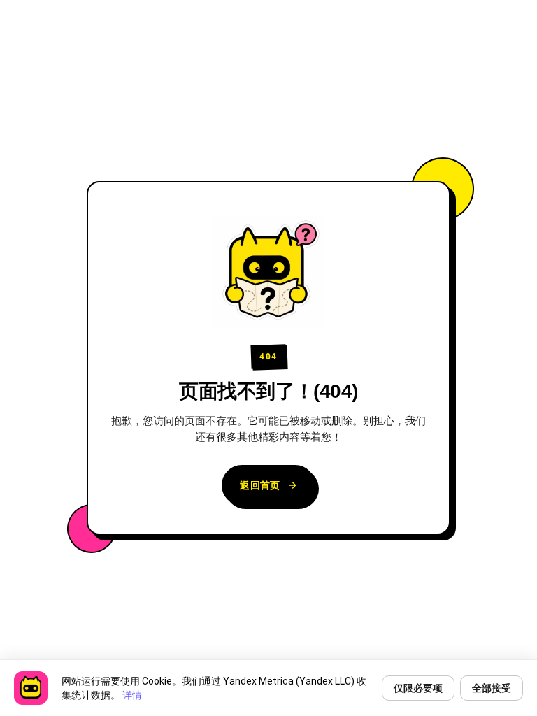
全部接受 (491, 688)
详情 (132, 695)
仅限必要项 (418, 688)
